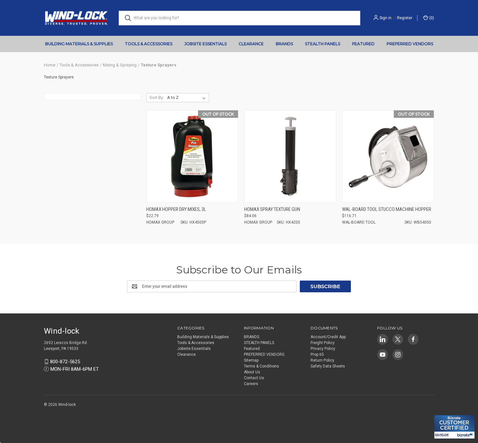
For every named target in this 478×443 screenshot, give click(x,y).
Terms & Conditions (261, 366)
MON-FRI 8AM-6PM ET (74, 369)
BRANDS (284, 43)
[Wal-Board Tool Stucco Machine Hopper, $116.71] (388, 156)
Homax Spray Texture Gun (272, 209)
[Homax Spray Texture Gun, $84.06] (290, 156)
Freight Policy (323, 342)
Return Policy (322, 360)
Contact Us (254, 378)
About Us (252, 372)
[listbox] (187, 97)
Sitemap (251, 360)
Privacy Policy (323, 348)
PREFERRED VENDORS (410, 43)
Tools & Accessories (148, 43)
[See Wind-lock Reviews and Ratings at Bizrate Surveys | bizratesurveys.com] (454, 427)
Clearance (251, 43)
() (431, 18)
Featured (363, 43)
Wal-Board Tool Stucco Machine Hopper (386, 209)
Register (404, 18)
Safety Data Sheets (328, 366)
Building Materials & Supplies (79, 43)
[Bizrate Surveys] (443, 411)
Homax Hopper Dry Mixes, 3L (176, 209)
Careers (251, 383)
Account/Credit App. (329, 337)
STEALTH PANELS (322, 43)
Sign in (385, 18)
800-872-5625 (65, 362)
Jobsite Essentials (205, 43)
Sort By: (157, 97)
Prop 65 (317, 354)
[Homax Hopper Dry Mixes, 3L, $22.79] (192, 156)
